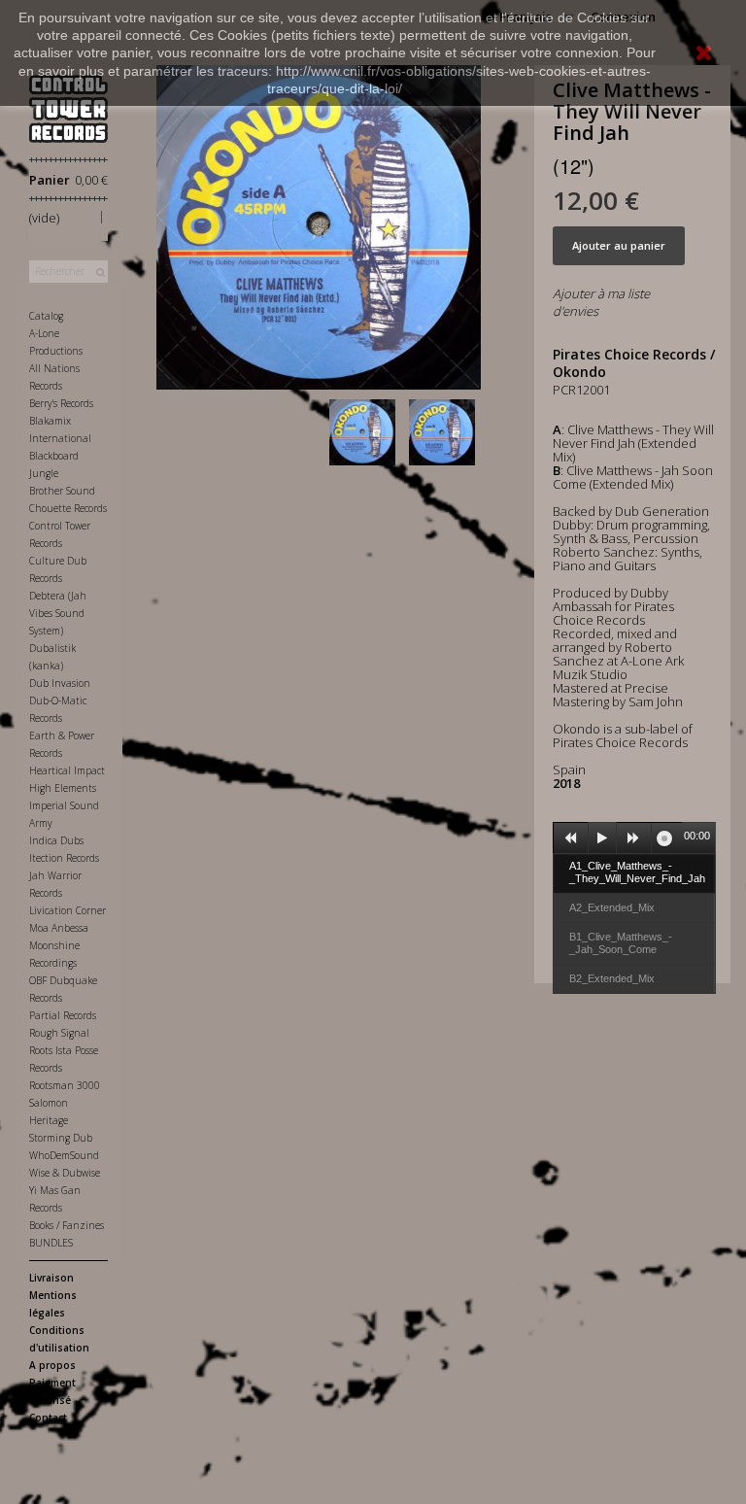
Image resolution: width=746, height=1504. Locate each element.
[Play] (602, 838)
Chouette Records (68, 508)
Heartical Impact (67, 770)
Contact (48, 1417)
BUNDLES (51, 1242)
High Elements (62, 788)
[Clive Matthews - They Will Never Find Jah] (366, 432)
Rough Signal (59, 1033)
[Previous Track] (571, 838)
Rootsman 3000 (64, 1085)
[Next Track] (634, 838)
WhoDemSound (64, 1155)
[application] (634, 837)
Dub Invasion (59, 683)
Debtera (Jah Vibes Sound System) (57, 613)
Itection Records (64, 858)
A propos (52, 1365)
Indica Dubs (56, 840)
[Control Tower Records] (68, 109)
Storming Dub (60, 1138)
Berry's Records (61, 403)
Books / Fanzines (66, 1225)
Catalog (46, 316)
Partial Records (62, 1015)
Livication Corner (67, 910)
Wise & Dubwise (64, 1172)
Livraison (51, 1277)
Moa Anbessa (58, 928)
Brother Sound (62, 490)
